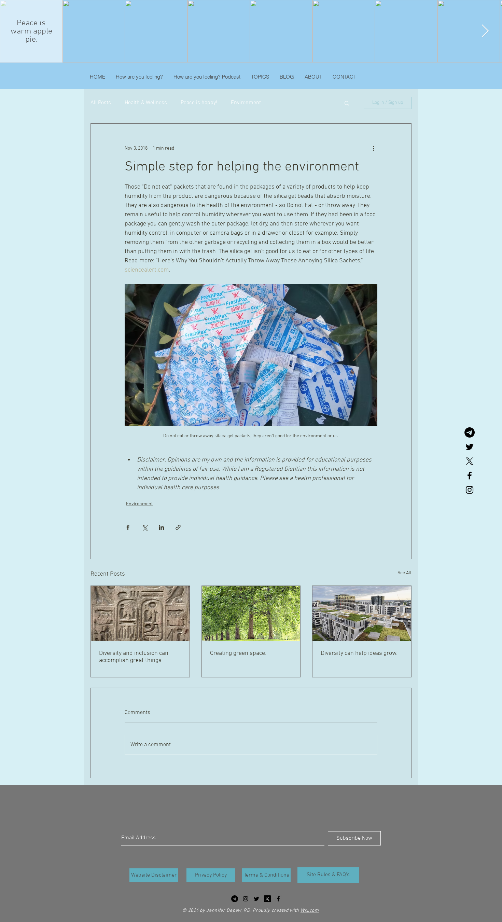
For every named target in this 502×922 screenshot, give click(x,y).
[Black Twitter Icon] (469, 447)
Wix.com (310, 910)
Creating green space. (238, 653)
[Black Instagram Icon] (469, 490)
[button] (347, 103)
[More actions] (373, 148)
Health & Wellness (146, 102)
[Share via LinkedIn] (161, 527)
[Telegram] (469, 432)
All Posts (100, 102)
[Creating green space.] (251, 613)
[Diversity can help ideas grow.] (361, 613)
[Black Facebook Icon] (469, 475)
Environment (246, 102)
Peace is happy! (199, 102)
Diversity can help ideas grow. (359, 653)
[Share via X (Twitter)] (144, 527)
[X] (469, 461)
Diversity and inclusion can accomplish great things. (133, 657)
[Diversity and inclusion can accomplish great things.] (140, 613)
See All (405, 573)
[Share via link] (178, 527)
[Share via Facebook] (128, 527)
